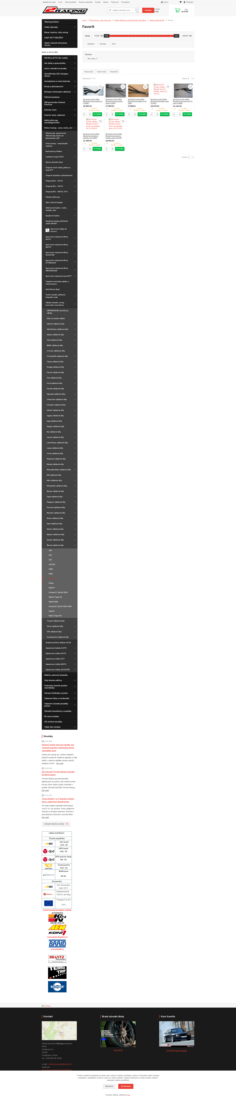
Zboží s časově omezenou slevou (55, 44)
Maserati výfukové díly (56, 459)
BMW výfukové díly (55, 345)
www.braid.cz (57, 949)
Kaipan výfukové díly (55, 426)
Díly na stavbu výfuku (56, 318)
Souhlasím (126, 1086)
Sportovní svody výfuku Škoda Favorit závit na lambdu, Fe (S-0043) (91, 136)
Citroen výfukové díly (56, 351)
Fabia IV (52, 588)
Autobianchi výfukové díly (58, 637)
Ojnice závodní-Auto (54, 162)
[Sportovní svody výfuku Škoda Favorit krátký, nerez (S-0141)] (161, 91)
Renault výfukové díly (56, 513)
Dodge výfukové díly (55, 367)
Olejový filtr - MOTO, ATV (57, 191)
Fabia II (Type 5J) (55, 597)
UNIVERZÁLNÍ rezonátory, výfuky (57, 311)
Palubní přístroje (53, 197)
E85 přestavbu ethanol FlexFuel (54, 103)
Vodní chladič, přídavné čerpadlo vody (55, 296)
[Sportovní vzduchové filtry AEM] (57, 927)
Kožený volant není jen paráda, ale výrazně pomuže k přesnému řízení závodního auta (58, 747)
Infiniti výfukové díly (55, 410)
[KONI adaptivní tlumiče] (57, 933)
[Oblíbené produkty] (181, 2)
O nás (60, 2)
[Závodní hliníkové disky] (57, 943)
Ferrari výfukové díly (55, 372)
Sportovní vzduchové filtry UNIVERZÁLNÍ (57, 269)
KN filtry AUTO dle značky (56, 58)
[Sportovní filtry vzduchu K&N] (57, 918)
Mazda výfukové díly (55, 464)
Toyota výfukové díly (55, 621)
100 (50, 550)
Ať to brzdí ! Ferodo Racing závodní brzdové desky (58, 773)
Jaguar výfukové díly (55, 416)
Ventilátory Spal (53, 289)
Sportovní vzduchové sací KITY (58, 276)
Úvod (84, 20)
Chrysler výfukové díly (56, 405)
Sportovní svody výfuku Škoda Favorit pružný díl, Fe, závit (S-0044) (183, 101)
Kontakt (97, 2)
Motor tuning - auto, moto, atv (58, 128)
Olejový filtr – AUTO (54, 186)
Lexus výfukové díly (55, 448)
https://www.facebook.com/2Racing (57, 1070)
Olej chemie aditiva (53, 680)
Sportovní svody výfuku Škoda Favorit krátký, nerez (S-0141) (160, 101)
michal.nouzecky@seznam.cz (60, 1064)
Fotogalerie (125, 2)
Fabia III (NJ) (53, 602)
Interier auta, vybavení (54, 115)
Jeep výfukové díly (54, 421)
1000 (51, 569)
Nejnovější (88, 71)
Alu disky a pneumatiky (54, 63)
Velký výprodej (51, 27)
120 (50, 555)
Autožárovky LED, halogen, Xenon (56, 75)
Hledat (148, 10)
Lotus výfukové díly (55, 453)
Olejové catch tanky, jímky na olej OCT (58, 168)
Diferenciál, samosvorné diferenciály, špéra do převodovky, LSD (56, 135)
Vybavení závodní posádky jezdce (56, 704)
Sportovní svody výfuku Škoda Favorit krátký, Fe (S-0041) (137, 101)
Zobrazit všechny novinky (54, 824)
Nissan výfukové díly (55, 491)
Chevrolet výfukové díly (57, 399)
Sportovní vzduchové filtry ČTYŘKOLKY (57, 261)
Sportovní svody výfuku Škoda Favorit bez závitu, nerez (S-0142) (114, 101)
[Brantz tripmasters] (57, 958)
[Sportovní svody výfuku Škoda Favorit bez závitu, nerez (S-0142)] (116, 91)
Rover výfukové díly (55, 518)
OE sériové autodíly (53, 721)
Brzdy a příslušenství (53, 86)
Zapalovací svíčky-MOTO (56, 664)
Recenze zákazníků (85, 2)
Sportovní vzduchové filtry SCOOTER (57, 253)
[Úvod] (67, 10)
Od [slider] (106, 35)
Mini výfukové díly (54, 480)
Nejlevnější (101, 71)
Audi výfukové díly (54, 340)
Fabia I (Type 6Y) (55, 616)
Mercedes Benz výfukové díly (59, 470)
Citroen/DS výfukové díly (57, 356)
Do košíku (97, 114)
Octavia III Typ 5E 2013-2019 (60, 606)
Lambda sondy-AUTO (55, 157)
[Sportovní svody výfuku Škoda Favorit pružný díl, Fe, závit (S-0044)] (183, 91)
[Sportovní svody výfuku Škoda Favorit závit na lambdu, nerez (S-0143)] (116, 125)
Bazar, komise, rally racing (56, 32)
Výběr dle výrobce (52, 727)
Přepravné (115, 2)
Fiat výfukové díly (54, 378)
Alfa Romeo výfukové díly (57, 329)
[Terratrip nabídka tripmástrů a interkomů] (57, 972)
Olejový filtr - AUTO (54, 181)
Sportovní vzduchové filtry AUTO (57, 238)
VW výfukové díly (54, 632)
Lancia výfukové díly (55, 437)
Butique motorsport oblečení (57, 92)
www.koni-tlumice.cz (57, 937)
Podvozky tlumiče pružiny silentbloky (55, 686)
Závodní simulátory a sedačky (57, 711)
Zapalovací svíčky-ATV (55, 659)
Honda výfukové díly (55, 388)
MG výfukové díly (54, 475)
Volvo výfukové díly (55, 626)
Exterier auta (50, 110)
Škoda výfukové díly (55, 545)
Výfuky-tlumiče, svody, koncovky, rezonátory (55, 303)
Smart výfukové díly (55, 529)
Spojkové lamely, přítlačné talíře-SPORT (57, 222)
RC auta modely (51, 716)
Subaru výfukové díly (55, 534)
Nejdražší (114, 71)
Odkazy (106, 2)
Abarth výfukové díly (55, 324)
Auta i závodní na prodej (55, 68)
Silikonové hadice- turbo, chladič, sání (56, 209)
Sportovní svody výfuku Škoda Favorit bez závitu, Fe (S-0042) (92, 101)
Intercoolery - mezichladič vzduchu (57, 144)
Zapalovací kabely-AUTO (56, 648)
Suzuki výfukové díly (55, 540)
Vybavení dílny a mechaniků (56, 698)
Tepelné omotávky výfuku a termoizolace (57, 282)
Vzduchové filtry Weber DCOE (58, 642)
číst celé (59, 763)
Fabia (51, 574)
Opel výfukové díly (54, 497)
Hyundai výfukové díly (56, 394)
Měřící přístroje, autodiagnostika (51, 121)
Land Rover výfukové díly (57, 443)
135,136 (52, 564)
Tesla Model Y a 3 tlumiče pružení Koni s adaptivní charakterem (58, 800)
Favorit (51, 578)
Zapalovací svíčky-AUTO (56, 653)
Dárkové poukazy (52, 97)
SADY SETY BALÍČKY (53, 37)
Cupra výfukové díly (55, 361)
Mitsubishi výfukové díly (57, 486)
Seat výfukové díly (54, 524)
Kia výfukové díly (54, 432)
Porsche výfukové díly (56, 507)
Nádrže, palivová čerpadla (56, 675)
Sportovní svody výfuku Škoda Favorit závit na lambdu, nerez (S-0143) (114, 136)
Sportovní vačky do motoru (59, 230)
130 (50, 560)
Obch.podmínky (70, 2)
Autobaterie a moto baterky (57, 81)
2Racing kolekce (51, 22)
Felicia (51, 583)
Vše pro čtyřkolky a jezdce (56, 693)
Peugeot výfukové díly (56, 502)
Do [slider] (176, 35)
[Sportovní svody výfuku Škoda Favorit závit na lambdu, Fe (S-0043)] (93, 125)
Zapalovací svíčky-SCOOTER (58, 669)
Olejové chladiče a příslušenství (59, 175)
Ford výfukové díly (54, 383)
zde (128, 1095)
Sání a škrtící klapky (54, 202)
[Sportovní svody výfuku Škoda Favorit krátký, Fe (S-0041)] (138, 91)
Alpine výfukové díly (55, 334)
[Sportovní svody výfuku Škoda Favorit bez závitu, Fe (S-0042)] (93, 91)
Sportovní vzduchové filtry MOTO (57, 246)
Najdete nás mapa (49, 2)
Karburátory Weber (54, 151)
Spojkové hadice (52, 216)
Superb (51, 611)
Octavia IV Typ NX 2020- (58, 592)
